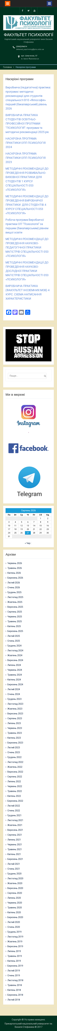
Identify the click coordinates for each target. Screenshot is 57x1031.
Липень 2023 (14, 723)
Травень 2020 (14, 907)
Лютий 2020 (13, 922)
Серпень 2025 (14, 611)
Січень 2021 (13, 869)
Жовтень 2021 (14, 825)
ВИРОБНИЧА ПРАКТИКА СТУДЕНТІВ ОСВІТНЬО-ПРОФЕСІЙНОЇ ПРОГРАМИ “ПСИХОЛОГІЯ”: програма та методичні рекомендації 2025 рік (27, 123)
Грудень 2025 (14, 592)
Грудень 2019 (14, 932)
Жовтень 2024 (14, 655)
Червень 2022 (14, 786)
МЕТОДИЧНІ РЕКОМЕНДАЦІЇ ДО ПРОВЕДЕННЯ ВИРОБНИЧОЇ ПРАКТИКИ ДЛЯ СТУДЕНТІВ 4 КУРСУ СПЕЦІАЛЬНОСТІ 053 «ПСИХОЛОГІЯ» (27, 205)
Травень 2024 (14, 675)
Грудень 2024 (14, 645)
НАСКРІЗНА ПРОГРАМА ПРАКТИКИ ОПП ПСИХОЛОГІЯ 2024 (26, 143)
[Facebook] (22, 10)
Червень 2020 (14, 902)
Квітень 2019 (14, 961)
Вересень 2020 (15, 888)
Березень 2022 (15, 801)
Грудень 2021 (14, 815)
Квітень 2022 (14, 796)
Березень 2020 (15, 917)
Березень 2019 (15, 966)
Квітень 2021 (14, 854)
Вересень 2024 (15, 660)
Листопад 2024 (15, 650)
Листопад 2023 (15, 704)
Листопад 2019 (15, 936)
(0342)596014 (21, 47)
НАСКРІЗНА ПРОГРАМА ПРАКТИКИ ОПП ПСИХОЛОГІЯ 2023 (26, 158)
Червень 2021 (14, 844)
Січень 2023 (13, 752)
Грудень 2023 (14, 699)
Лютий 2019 (13, 970)
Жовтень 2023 (14, 708)
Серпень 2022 (14, 776)
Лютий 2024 (13, 689)
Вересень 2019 (15, 946)
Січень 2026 (13, 587)
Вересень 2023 (15, 713)
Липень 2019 (14, 951)
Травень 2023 (14, 733)
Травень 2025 (14, 621)
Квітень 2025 (14, 626)
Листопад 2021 (15, 820)
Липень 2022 (14, 781)
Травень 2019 (14, 956)
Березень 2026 (15, 578)
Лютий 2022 (13, 805)
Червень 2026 (14, 563)
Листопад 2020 (15, 878)
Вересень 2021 (15, 830)
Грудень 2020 (14, 873)
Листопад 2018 (15, 980)
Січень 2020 (13, 927)
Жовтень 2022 (14, 767)
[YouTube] (34, 10)
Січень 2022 (13, 810)
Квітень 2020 (14, 912)
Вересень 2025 (15, 607)
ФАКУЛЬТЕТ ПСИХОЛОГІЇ (28, 34)
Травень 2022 (14, 791)
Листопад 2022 (15, 762)
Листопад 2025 (15, 597)
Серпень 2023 (14, 718)
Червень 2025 (14, 616)
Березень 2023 (15, 742)
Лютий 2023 (13, 747)
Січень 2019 (13, 975)
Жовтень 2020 (14, 883)
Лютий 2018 (13, 999)
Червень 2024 (14, 670)
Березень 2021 (15, 859)
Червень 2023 (14, 728)
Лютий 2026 (13, 582)
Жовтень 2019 (14, 941)
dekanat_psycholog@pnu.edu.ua (30, 49)
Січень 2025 (13, 641)
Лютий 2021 (13, 864)
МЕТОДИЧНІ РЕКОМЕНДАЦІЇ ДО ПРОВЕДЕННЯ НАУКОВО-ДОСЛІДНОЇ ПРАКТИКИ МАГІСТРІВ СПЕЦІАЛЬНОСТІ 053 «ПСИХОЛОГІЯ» (27, 271)
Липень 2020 (14, 898)
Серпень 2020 (14, 893)
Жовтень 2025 (14, 602)
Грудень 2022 (14, 757)
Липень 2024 (14, 665)
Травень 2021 (14, 849)
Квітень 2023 (14, 738)
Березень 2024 (15, 684)
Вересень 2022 (15, 772)
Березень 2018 (15, 995)
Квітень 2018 (14, 990)
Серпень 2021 (14, 835)
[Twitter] (28, 10)
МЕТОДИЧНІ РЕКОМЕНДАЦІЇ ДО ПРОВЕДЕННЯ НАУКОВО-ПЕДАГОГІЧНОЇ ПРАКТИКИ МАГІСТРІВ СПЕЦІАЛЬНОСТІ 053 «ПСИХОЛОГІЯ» (27, 247)
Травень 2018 (14, 985)
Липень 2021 (14, 839)
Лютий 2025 (13, 636)
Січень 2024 (13, 694)
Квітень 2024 (14, 679)
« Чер (27, 543)
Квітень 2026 (14, 573)
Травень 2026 (14, 568)
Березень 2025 (15, 631)
